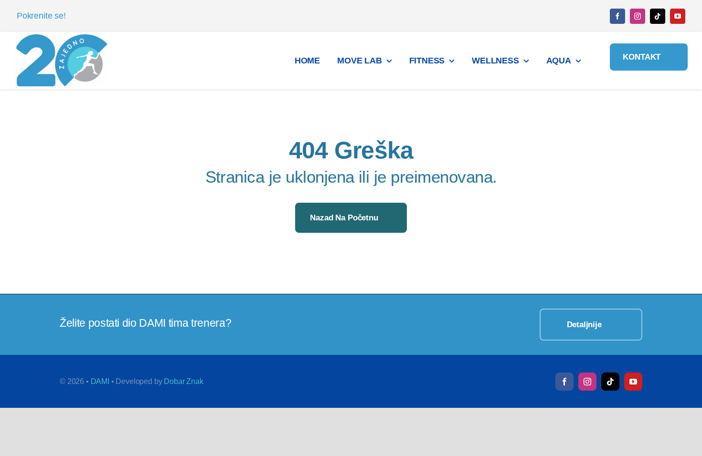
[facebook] (617, 16)
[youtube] (677, 16)
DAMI (100, 381)
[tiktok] (657, 16)
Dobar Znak (183, 381)
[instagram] (637, 16)
